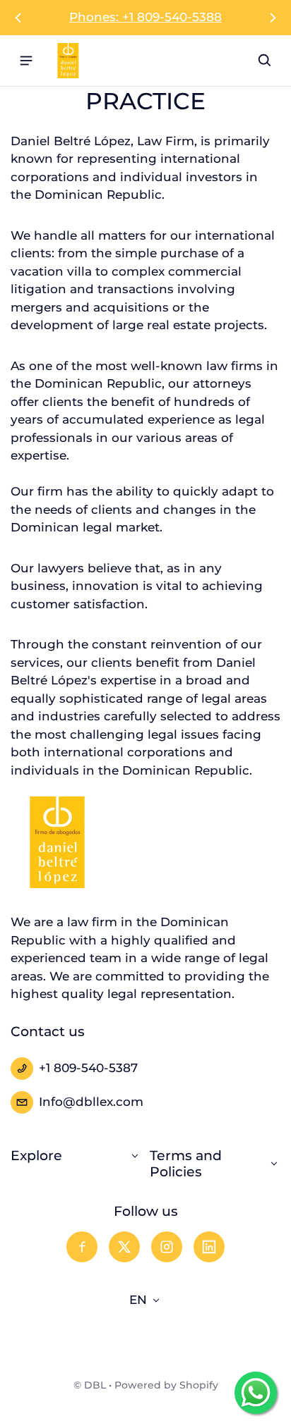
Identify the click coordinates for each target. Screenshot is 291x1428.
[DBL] (67, 60)
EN (138, 1300)
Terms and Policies (186, 1164)
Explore (36, 1155)
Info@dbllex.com (91, 1102)
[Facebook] (81, 1246)
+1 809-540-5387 (88, 1068)
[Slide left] (18, 17)
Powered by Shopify (166, 1385)
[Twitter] (124, 1246)
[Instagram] (166, 1246)
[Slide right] (272, 17)
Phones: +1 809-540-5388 (145, 17)
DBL (95, 1385)
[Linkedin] (209, 1246)
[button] (264, 60)
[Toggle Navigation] (26, 60)
